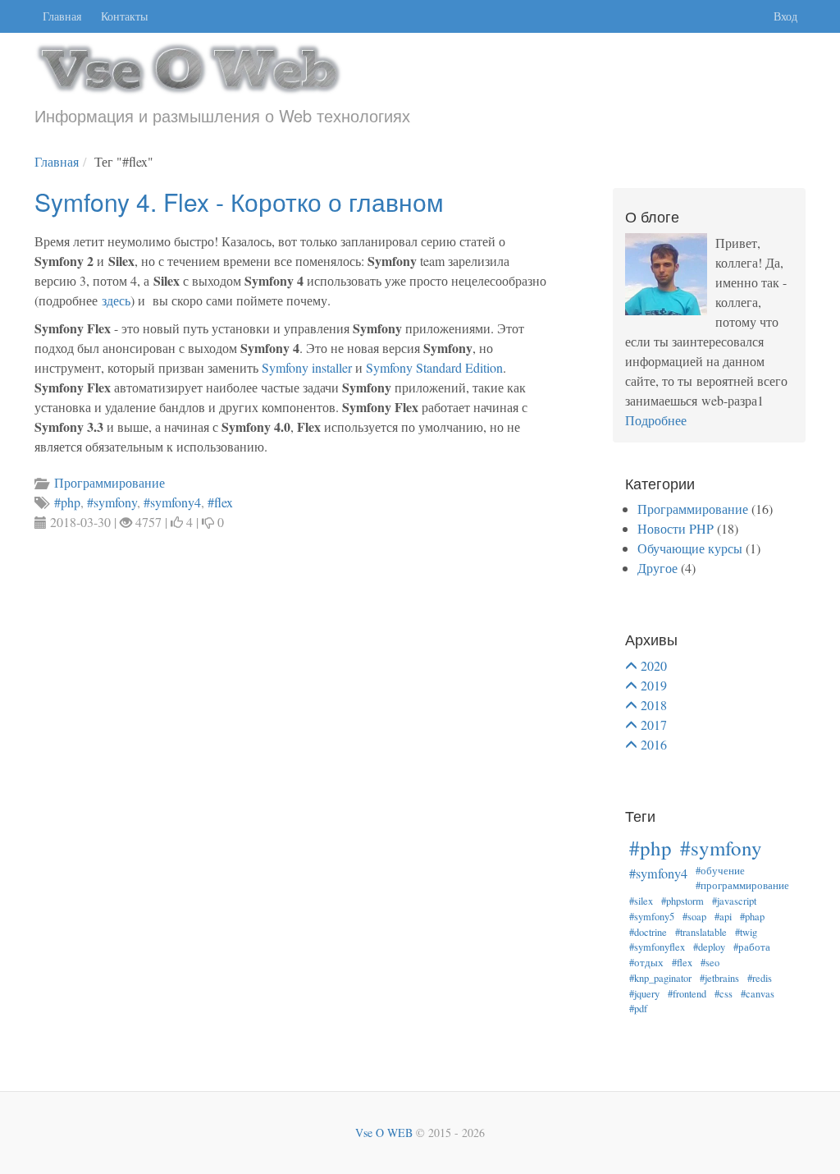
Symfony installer (307, 367)
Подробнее (656, 420)
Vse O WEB (384, 1132)
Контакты (124, 16)
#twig (746, 932)
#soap (694, 917)
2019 (654, 685)
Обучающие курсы (689, 548)
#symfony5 (651, 917)
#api (723, 917)
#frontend (687, 994)
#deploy (709, 947)
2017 (654, 724)
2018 (654, 704)
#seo (710, 963)
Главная (62, 16)
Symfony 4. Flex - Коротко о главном (239, 201)
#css (723, 994)
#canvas (757, 994)
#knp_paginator (660, 978)
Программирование (692, 508)
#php (650, 847)
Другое (657, 567)
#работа (751, 947)
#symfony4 (658, 873)
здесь (116, 300)
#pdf (638, 1009)
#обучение (720, 871)
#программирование (742, 885)
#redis (759, 978)
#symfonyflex (657, 947)
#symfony (721, 847)
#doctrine (648, 932)
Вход (785, 16)
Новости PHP (675, 528)
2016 (654, 744)
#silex (641, 901)
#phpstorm (682, 901)
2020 (654, 665)
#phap (752, 917)
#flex (682, 963)
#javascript (734, 901)
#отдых (646, 963)
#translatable (701, 932)
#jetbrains (719, 978)
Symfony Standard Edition (434, 367)
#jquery (644, 994)
